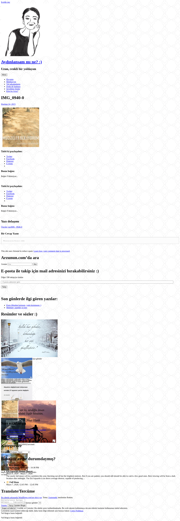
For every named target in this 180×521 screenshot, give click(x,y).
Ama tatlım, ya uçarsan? (16, 439)
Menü (4, 75)
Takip (4, 287)
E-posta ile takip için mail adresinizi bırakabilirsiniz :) (50, 271)
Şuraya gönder (32, 503)
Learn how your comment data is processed (52, 251)
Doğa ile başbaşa (13, 86)
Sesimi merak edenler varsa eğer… (20, 434)
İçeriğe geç (5, 2)
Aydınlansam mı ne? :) (21, 61)
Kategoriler (5, 452)
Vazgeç (4, 505)
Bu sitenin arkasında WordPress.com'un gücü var (21, 497)
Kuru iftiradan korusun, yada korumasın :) (23, 305)
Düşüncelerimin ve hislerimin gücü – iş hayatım (26, 430)
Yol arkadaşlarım (13, 84)
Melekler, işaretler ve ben (16, 307)
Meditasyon (11, 82)
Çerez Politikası (76, 511)
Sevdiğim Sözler (13, 89)
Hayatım (9, 79)
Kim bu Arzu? (12, 91)
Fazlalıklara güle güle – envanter (19, 437)
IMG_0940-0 (11, 227)
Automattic (52, 497)
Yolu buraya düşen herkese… (18, 432)
